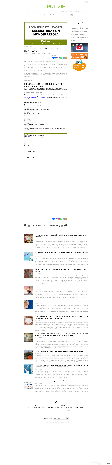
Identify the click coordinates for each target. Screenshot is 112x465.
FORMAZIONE (33, 53)
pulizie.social (26, 53)
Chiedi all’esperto (48, 418)
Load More (56, 397)
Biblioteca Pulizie (69, 11)
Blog (51, 14)
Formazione (53, 11)
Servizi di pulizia (79, 413)
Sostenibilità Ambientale (38, 11)
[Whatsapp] (61, 58)
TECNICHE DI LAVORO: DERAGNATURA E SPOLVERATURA (57, 225)
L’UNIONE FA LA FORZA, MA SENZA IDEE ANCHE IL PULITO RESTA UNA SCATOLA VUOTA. (60, 301)
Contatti (54, 14)
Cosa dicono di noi (36, 407)
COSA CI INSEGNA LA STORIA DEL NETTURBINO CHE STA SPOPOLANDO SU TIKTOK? (59, 351)
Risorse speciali (47, 11)
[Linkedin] (56, 58)
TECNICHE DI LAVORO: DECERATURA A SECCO (35, 225)
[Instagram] (58, 58)
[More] (66, 58)
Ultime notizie (68, 413)
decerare (39, 53)
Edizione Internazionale (44, 14)
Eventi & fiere (84, 11)
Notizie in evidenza (59, 413)
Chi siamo (30, 11)
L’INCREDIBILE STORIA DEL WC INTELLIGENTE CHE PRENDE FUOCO (54, 287)
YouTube (81, 22)
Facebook (75, 22)
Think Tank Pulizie (77, 11)
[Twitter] (63, 58)
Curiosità (73, 413)
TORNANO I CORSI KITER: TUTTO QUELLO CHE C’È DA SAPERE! (53, 381)
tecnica (49, 53)
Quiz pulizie (64, 407)
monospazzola (44, 53)
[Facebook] (53, 58)
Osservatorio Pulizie (61, 11)
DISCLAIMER (69, 422)
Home (26, 11)
